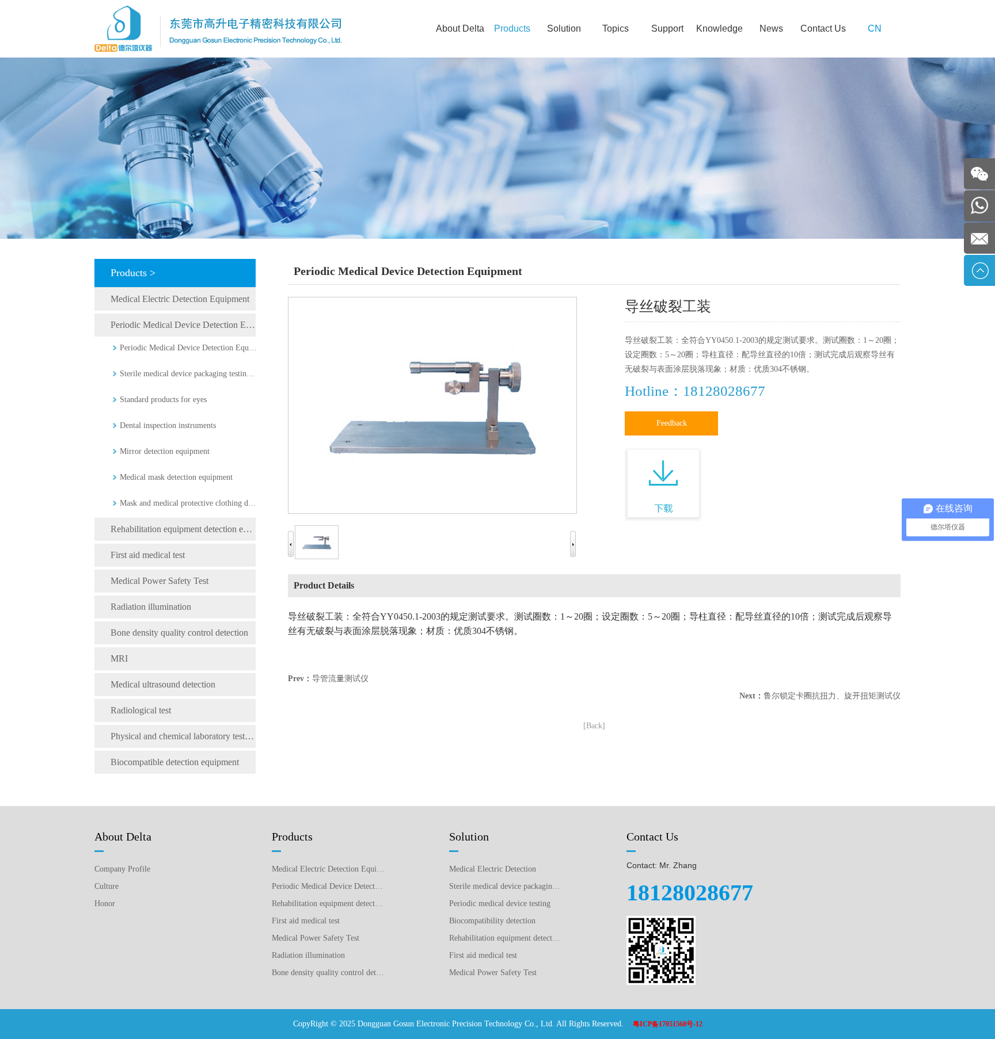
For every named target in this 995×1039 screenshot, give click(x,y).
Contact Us (823, 28)
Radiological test (141, 710)
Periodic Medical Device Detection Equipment (183, 325)
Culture (106, 886)
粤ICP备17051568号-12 (667, 1024)
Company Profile (122, 869)
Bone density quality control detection (179, 632)
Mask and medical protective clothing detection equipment (189, 503)
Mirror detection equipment (165, 451)
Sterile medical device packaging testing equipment (189, 373)
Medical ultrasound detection (163, 684)
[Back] (594, 725)
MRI (119, 658)
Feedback (671, 423)
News (771, 28)
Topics (615, 28)
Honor (104, 903)
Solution (564, 28)
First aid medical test (148, 555)
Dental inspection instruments (168, 425)
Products (512, 28)
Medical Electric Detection (492, 869)
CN (875, 28)
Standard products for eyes (163, 399)
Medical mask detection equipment (176, 477)
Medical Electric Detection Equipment (180, 299)
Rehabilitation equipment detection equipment (183, 529)
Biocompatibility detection (492, 920)
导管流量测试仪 (340, 678)
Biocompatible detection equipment (175, 762)
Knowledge (719, 28)
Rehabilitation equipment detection (505, 938)
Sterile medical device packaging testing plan (505, 886)
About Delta (460, 28)
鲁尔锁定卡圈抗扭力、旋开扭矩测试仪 (832, 696)
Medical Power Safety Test (159, 581)
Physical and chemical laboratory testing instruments (183, 736)
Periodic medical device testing (499, 903)
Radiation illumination (151, 607)
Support (667, 28)
